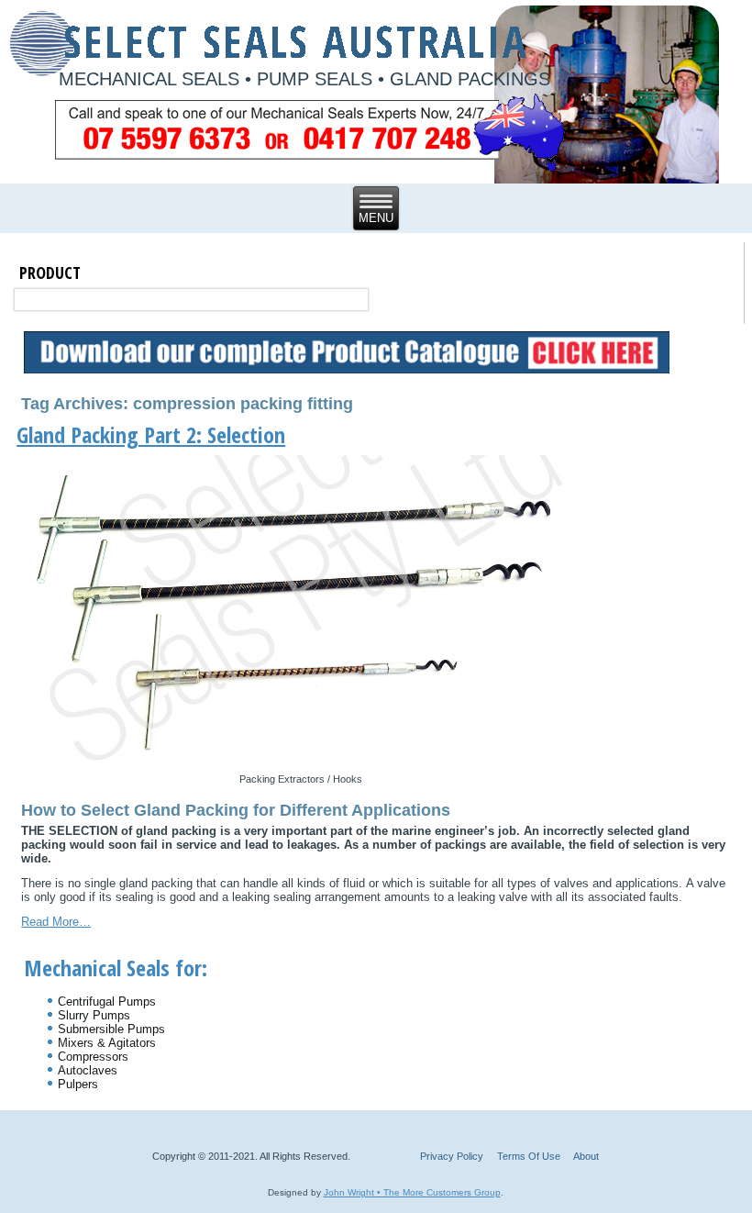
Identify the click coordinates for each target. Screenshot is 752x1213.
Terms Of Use (528, 1156)
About (586, 1156)
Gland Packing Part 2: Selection (151, 434)
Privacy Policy (451, 1156)
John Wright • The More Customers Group (412, 1192)
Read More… (56, 922)
